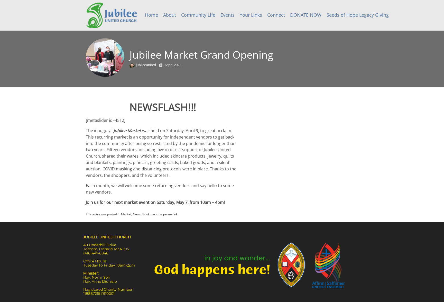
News (137, 214)
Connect (276, 15)
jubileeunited (146, 64)
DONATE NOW (305, 15)
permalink (170, 214)
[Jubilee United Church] (111, 15)
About (169, 15)
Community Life (198, 15)
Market (126, 214)
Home (151, 15)
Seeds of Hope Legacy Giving (358, 15)
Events (227, 15)
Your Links (251, 15)
